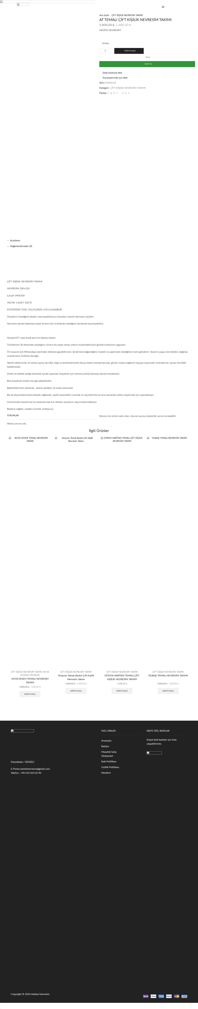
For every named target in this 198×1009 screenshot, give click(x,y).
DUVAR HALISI (94, 10)
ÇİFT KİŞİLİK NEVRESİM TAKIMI (127, 15)
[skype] (128, 93)
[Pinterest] (116, 93)
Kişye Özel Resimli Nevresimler (52, 4)
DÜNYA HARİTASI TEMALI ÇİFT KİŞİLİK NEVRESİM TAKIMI (122, 677)
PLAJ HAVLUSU (82, 4)
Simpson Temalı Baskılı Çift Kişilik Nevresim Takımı (76, 677)
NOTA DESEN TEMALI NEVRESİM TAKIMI (30, 681)
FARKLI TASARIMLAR (115, 10)
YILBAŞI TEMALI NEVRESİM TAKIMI (168, 675)
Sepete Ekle (130, 51)
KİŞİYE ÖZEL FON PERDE (105, 4)
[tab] (15, 240)
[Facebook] (111, 93)
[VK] (114, 93)
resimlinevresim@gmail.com (35, 769)
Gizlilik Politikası (110, 767)
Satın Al (148, 64)
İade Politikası (108, 761)
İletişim (105, 746)
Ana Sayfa (104, 15)
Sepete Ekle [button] (30, 694)
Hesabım (106, 773)
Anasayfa (106, 740)
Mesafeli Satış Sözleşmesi (108, 754)
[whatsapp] (125, 93)
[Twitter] (108, 93)
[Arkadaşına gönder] (119, 93)
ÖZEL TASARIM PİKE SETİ (133, 4)
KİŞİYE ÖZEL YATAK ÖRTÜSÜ (70, 10)
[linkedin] (122, 93)
